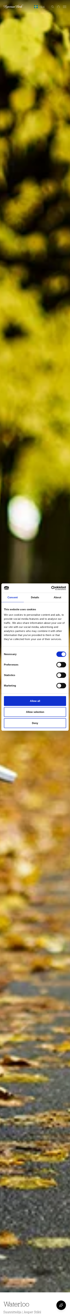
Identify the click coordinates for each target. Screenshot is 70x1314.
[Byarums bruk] (13, 6)
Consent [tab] (12, 597)
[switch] (61, 664)
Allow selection (35, 711)
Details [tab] (35, 597)
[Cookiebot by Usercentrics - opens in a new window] (51, 588)
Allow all (35, 700)
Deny (35, 723)
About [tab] (57, 597)
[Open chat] (61, 1305)
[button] (51, 7)
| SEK (42, 6)
